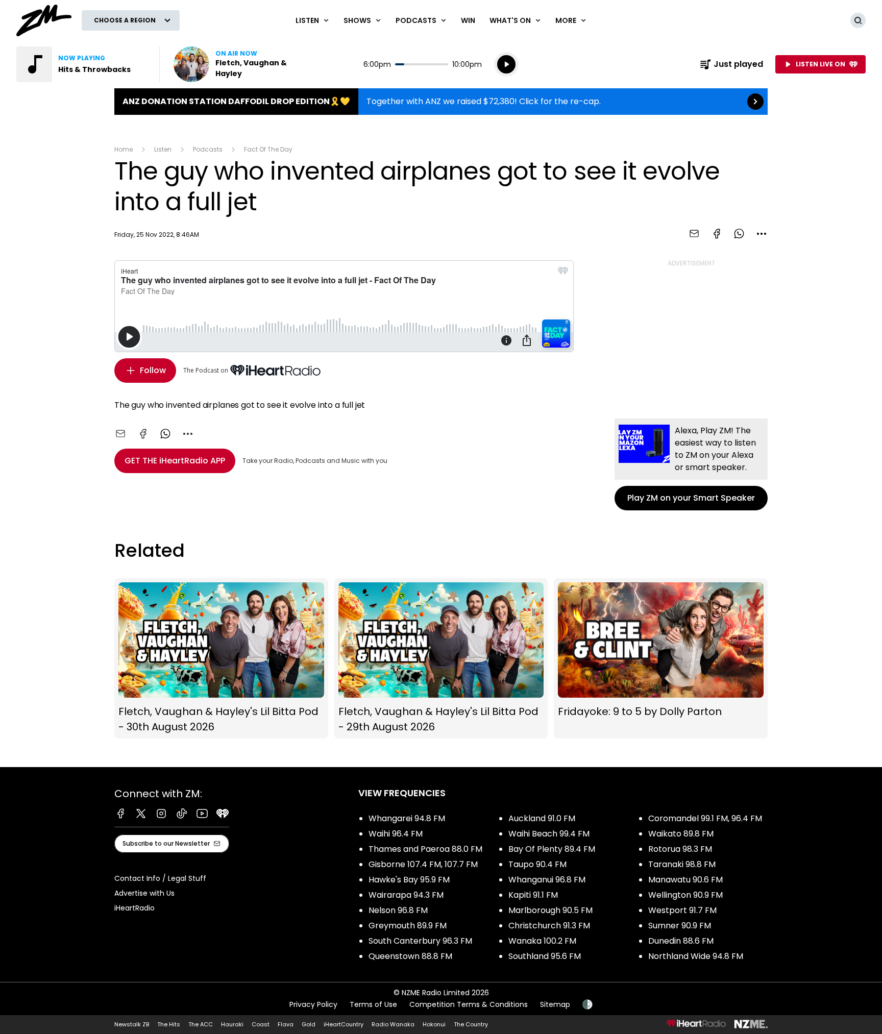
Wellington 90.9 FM (685, 895)
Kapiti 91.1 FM (533, 895)
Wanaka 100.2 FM (542, 941)
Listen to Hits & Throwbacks (81, 64)
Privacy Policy (313, 1004)
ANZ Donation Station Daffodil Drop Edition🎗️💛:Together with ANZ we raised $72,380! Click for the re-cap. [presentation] (441, 101)
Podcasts (208, 149)
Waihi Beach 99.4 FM (549, 834)
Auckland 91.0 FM (541, 818)
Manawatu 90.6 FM (685, 879)
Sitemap (555, 1004)
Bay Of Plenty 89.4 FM (551, 849)
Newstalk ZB (131, 1024)
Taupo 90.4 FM (537, 864)
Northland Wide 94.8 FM (695, 956)
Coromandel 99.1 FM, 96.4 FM (705, 818)
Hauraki (232, 1024)
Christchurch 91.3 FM (549, 925)
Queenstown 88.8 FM (410, 956)
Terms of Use (373, 1004)
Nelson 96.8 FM (398, 910)
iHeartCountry (343, 1024)
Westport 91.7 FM (682, 910)
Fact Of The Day (268, 149)
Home (123, 149)
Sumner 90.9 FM (679, 925)
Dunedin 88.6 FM (681, 941)
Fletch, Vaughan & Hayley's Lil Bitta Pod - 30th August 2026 (221, 658)
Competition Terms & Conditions (468, 1004)
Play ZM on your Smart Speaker (691, 464)
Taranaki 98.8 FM (682, 864)
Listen (163, 149)
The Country (471, 1024)
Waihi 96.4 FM (396, 834)
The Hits (168, 1024)
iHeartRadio (134, 908)
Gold (308, 1024)
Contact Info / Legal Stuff (160, 878)
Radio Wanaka (393, 1024)
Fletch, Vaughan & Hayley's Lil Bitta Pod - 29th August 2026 (441, 658)
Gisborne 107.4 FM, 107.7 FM (423, 864)
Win (468, 20)
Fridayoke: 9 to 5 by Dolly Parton (661, 658)
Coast (261, 1024)
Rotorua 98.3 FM (680, 849)
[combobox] (761, 234)
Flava (285, 1024)
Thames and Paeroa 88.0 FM (425, 849)
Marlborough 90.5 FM (550, 910)
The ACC (200, 1024)
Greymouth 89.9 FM (408, 925)
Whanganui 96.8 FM (546, 879)
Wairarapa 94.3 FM (406, 895)
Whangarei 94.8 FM (407, 818)
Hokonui (434, 1024)
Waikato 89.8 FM (681, 834)
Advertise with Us (144, 893)
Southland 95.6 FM (544, 956)
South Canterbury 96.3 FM (420, 941)
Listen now (239, 64)
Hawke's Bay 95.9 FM (409, 879)
